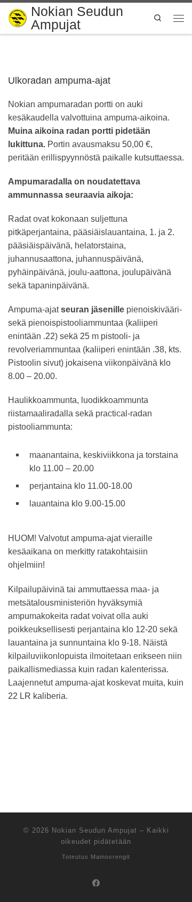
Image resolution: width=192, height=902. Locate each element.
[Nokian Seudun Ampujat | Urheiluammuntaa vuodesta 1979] (17, 16)
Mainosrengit (110, 856)
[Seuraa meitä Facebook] (96, 883)
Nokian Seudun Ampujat (94, 830)
